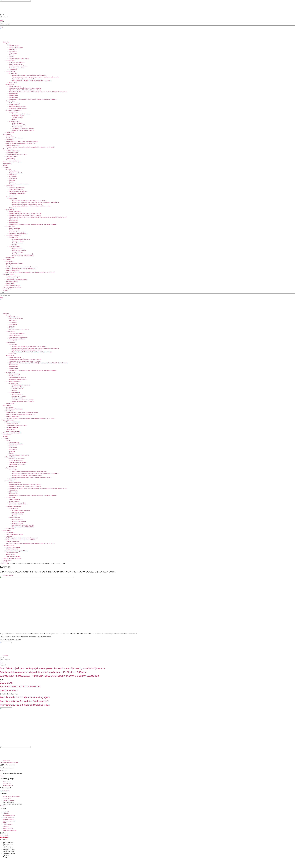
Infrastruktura (13, 53)
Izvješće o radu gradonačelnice (18, 66)
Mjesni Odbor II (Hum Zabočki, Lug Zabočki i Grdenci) (25, 90)
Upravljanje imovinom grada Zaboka (16, 154)
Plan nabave (9, 139)
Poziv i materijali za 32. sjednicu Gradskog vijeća (25, 697)
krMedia (11, 834)
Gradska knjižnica (17, 127)
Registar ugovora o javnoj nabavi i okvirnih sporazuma (22, 141)
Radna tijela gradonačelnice (17, 68)
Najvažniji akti (7, 163)
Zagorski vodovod (17, 117)
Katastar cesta (10, 158)
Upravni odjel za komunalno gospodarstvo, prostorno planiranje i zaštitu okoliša (35, 77)
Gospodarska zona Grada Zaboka (19, 58)
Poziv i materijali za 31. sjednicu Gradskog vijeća (24, 701)
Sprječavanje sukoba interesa (14, 138)
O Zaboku (6, 42)
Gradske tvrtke (13, 112)
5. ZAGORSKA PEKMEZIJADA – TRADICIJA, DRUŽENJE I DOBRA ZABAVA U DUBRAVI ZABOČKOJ (49, 676)
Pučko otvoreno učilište (19, 125)
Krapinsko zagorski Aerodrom (21, 114)
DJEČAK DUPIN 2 (9, 690)
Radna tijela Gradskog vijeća (17, 106)
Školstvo (11, 57)
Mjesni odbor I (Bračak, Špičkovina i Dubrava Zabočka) (25, 88)
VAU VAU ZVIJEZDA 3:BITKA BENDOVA (20, 686)
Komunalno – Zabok (18, 115)
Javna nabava (7, 134)
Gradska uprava (10, 71)
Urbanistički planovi (12, 152)
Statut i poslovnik (14, 104)
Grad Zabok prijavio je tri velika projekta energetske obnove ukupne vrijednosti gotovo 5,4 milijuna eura (52, 668)
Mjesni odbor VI (13, 97)
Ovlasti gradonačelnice (16, 64)
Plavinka (14, 119)
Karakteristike (13, 49)
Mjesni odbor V (13, 95)
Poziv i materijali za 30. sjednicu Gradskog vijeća (25, 705)
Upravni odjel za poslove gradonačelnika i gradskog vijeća (29, 75)
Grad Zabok (12, 832)
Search (2, 14)
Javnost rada (13, 69)
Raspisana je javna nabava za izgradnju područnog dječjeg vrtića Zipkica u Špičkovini (43, 672)
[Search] (1, 19)
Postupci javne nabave (12, 145)
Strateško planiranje (12, 156)
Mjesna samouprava (15, 86)
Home (1, 564)
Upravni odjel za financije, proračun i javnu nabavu (27, 79)
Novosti (5, 564)
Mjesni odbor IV (13, 93)
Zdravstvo (12, 55)
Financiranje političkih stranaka (18, 108)
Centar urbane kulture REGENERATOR (23, 130)
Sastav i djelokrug (14, 103)
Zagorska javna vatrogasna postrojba (23, 128)
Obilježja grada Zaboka (16, 47)
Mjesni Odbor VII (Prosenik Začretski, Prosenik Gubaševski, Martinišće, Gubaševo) (33, 99)
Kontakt (5, 165)
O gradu (8, 44)
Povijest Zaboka (14, 45)
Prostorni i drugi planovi (13, 150)
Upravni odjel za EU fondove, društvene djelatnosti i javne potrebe (31, 80)
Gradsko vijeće (10, 101)
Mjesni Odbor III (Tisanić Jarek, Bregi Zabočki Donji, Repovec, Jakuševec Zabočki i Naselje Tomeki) (38, 92)
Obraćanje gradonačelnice (16, 62)
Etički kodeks (13, 82)
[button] (4, 837)
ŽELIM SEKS (6, 683)
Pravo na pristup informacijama (12, 162)
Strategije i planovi (8, 149)
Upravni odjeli (13, 73)
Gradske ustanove (14, 121)
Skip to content (4, 836)
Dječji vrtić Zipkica (17, 123)
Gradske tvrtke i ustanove (13, 110)
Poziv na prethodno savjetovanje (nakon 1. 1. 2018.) (21, 143)
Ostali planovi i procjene (13, 160)
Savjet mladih (10, 132)
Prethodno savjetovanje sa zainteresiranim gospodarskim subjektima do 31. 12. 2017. (30, 147)
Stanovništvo (13, 51)
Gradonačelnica (10, 60)
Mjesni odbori (10, 84)
